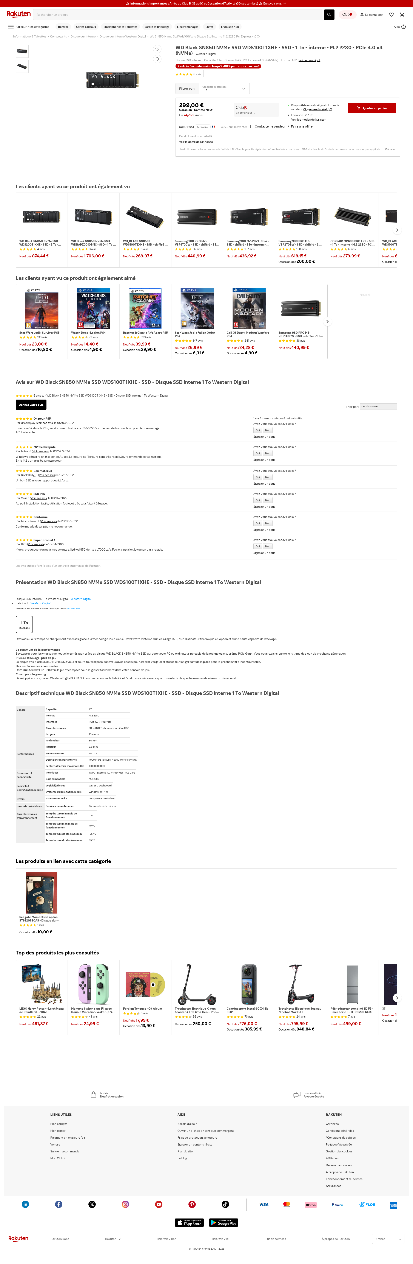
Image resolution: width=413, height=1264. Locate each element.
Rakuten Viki (220, 1238)
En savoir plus (244, 112)
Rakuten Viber (166, 1238)
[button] (275, 3)
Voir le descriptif (309, 60)
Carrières (332, 1123)
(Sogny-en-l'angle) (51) (317, 109)
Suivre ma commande (64, 1151)
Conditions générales (340, 1130)
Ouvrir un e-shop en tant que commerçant (205, 1130)
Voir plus (390, 149)
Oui (258, 430)
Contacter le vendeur (270, 126)
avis (197, 74)
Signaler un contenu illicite (194, 1144)
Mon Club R (58, 1158)
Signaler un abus (264, 436)
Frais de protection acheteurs (197, 1137)
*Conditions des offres (341, 1137)
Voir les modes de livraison (308, 119)
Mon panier (58, 1130)
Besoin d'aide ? (187, 1123)
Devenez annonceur (339, 1165)
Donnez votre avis (31, 404)
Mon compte (58, 1123)
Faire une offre (302, 126)
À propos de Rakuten (336, 1238)
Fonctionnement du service (344, 1179)
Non (267, 430)
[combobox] (177, 14)
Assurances (333, 1186)
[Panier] (402, 14)
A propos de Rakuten (340, 1172)
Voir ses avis (45, 423)
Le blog (182, 1158)
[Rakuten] (19, 14)
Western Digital (81, 599)
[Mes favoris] (391, 14)
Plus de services (275, 1238)
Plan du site (185, 1151)
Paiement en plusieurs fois (67, 1137)
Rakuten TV (113, 1238)
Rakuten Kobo (60, 1238)
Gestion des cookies (339, 1151)
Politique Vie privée (339, 1144)
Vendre (55, 1144)
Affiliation (332, 1158)
